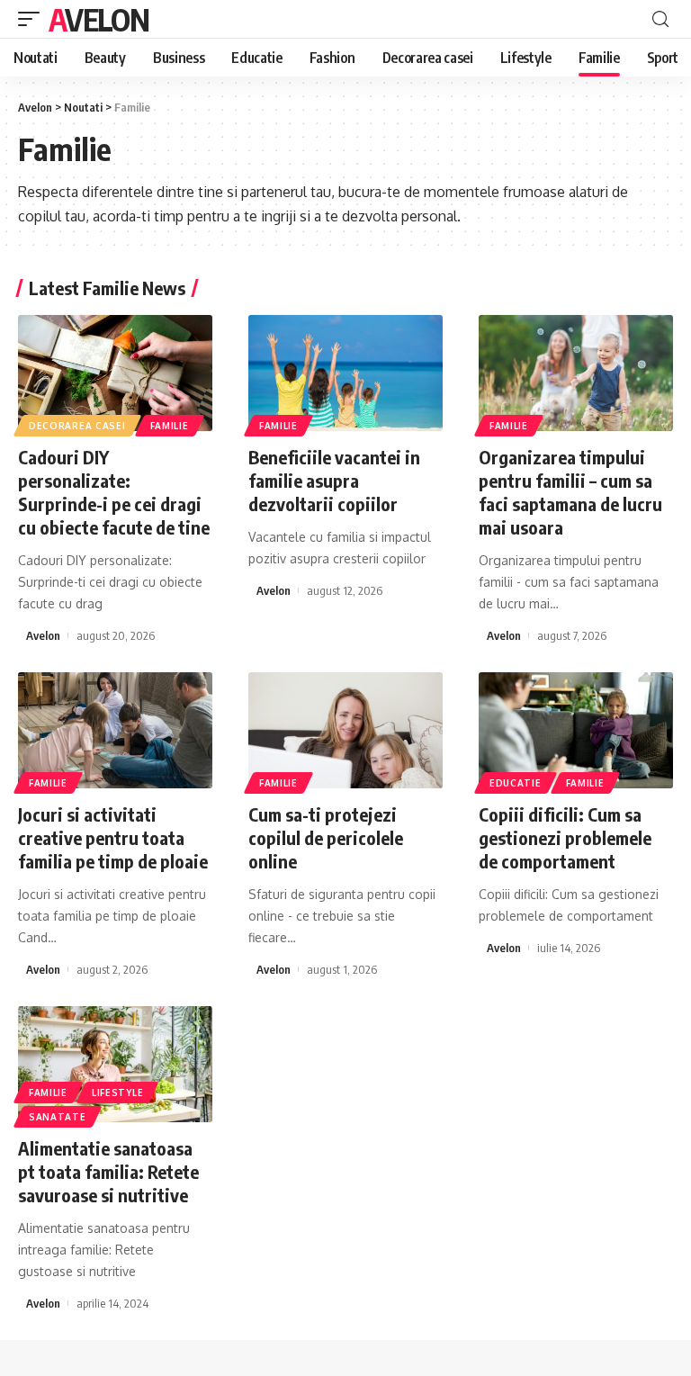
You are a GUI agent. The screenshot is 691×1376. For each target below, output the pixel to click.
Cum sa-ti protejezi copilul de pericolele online (325, 837)
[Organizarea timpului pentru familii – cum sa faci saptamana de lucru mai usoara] (576, 373)
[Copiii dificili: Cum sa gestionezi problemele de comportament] (576, 730)
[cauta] (660, 19)
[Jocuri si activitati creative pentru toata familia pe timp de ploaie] (115, 730)
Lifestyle (117, 1092)
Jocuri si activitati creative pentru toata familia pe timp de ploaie (113, 837)
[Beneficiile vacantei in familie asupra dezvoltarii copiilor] (345, 373)
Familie (169, 425)
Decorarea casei (77, 425)
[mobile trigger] (33, 19)
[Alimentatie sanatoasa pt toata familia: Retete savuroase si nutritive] (115, 1064)
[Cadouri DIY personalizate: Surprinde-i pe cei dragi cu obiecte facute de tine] (115, 373)
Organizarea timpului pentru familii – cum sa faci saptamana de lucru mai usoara (570, 491)
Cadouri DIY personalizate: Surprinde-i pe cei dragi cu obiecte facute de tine (114, 491)
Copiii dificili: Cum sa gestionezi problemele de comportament (565, 837)
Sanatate (57, 1116)
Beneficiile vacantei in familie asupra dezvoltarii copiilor (334, 480)
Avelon (98, 19)
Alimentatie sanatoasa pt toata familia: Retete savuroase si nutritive (108, 1171)
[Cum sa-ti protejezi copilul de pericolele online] (345, 730)
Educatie (515, 783)
